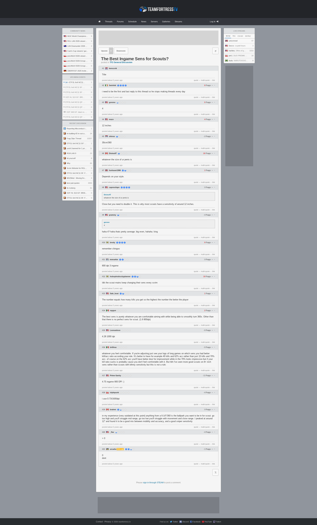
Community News (77, 31)
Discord (185, 522)
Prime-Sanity (115, 375)
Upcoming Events (77, 77)
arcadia (113, 449)
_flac (112, 432)
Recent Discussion (78, 123)
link (213, 80)
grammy (112, 215)
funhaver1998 (115, 170)
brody (112, 242)
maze (111, 119)
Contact (99, 522)
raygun (113, 310)
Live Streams (239, 31)
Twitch (218, 522)
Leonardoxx (115, 330)
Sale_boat (114, 293)
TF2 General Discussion (121, 62)
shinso (112, 136)
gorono (112, 102)
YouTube (208, 522)
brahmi (113, 409)
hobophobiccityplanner (120, 276)
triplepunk (114, 392)
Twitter (175, 522)
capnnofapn (114, 187)
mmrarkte (114, 259)
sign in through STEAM (153, 482)
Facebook (197, 522)
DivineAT (113, 153)
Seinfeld (112, 85)
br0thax (113, 347)
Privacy (108, 522)
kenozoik (113, 68)
